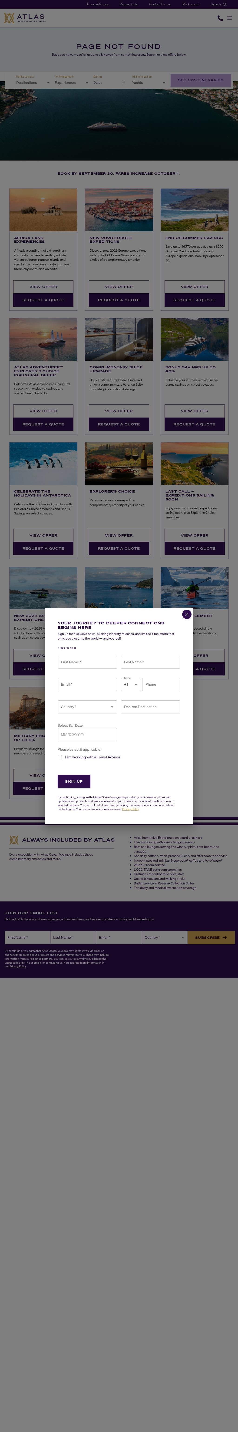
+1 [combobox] (126, 684)
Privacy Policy (130, 809)
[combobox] (84, 706)
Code (127, 678)
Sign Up (74, 781)
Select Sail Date (70, 725)
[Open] (112, 707)
